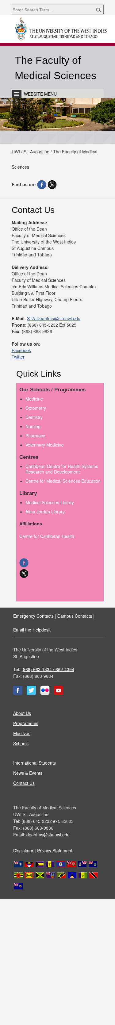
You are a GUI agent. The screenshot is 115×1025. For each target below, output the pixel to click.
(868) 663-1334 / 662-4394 (47, 669)
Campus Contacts (74, 616)
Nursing (32, 426)
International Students (34, 763)
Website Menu (40, 94)
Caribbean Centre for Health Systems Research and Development (61, 469)
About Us (22, 713)
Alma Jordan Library (45, 512)
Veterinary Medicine (44, 445)
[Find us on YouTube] (58, 693)
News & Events (27, 773)
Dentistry (34, 417)
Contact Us (24, 783)
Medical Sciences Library (49, 502)
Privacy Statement (54, 850)
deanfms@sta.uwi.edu (48, 834)
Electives (21, 733)
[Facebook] (41, 184)
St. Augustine (36, 151)
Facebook (21, 350)
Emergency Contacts (33, 616)
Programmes (25, 723)
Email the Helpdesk (32, 630)
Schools (21, 743)
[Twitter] (52, 184)
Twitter (18, 357)
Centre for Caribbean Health (46, 536)
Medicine (34, 399)
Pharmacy (35, 435)
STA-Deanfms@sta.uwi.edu (53, 318)
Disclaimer (23, 850)
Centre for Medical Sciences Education (63, 481)
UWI (16, 151)
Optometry (35, 408)
